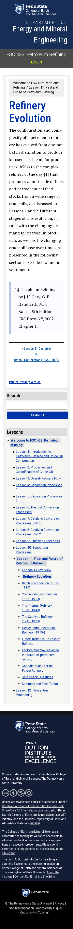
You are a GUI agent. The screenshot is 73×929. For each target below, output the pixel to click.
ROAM (34, 823)
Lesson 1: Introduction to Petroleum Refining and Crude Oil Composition (39, 456)
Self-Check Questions (37, 677)
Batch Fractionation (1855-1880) (36, 360)
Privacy (59, 903)
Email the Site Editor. (43, 876)
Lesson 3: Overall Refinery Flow (38, 478)
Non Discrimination (21, 908)
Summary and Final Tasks (40, 684)
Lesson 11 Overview (36, 349)
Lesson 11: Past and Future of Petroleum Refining (39, 561)
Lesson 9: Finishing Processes (38, 541)
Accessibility (44, 908)
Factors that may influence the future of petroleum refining (40, 654)
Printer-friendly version (25, 382)
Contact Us (21, 876)
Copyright (44, 912)
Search (37, 415)
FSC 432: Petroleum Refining (36, 54)
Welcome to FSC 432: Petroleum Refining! (35, 442)
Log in (36, 62)
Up (36, 354)
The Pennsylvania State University (30, 903)
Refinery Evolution (37, 576)
